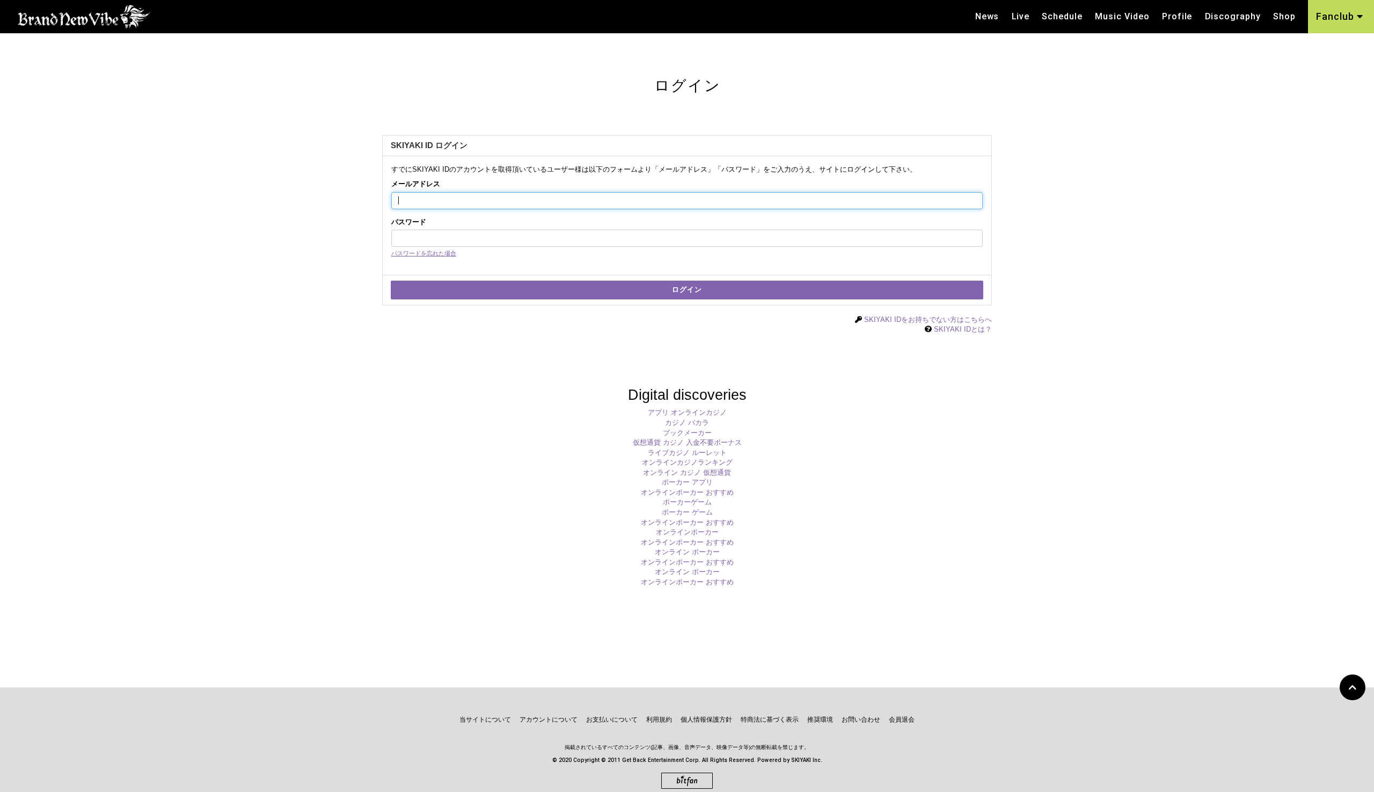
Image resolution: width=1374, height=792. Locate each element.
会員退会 (902, 719)
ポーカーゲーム (687, 502)
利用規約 (659, 719)
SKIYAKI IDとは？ (963, 329)
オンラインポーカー (687, 532)
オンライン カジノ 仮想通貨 (687, 472)
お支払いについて (612, 719)
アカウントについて (549, 719)
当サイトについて (485, 719)
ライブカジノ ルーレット (687, 453)
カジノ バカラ (687, 423)
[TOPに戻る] (1352, 687)
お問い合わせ (861, 719)
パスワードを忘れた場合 (423, 253)
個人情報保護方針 (706, 719)
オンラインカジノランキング (687, 462)
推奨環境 (820, 719)
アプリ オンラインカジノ (687, 412)
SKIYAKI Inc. (806, 760)
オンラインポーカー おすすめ (687, 492)
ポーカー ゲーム (687, 512)
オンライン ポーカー (687, 552)
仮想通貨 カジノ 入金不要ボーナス (687, 442)
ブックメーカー (687, 433)
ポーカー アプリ (687, 482)
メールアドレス (415, 184)
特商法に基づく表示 (770, 719)
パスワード (408, 222)
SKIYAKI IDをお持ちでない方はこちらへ (928, 320)
